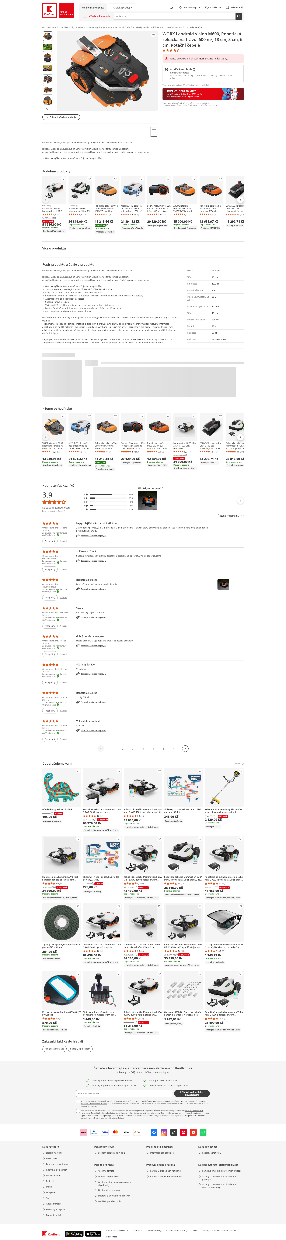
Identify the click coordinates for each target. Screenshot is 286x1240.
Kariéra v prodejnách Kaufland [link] (165, 1170)
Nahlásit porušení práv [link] (109, 1201)
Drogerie (50, 1192)
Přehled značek (53, 1215)
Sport (49, 1198)
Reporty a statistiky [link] (211, 1152)
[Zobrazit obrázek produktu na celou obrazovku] (107, 71)
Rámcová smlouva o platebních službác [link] (221, 1170)
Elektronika (51, 1158)
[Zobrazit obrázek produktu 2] (47, 47)
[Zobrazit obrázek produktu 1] (47, 36)
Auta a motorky (53, 1203)
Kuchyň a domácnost (56, 1169)
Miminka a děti (53, 1175)
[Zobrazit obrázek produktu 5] (47, 79)
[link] (122, 7)
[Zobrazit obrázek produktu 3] (47, 57)
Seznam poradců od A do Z (111, 1152)
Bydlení (50, 1181)
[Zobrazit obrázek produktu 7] (47, 100)
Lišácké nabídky (54, 1152)
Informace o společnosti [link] (117, 1230)
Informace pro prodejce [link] (162, 1152)
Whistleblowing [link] (154, 1230)
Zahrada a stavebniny (57, 1164)
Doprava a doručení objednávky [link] (114, 1195)
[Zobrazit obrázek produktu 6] (47, 90)
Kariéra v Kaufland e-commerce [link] (166, 1176)
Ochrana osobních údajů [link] (177, 1230)
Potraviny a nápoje (55, 1209)
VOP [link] (195, 1230)
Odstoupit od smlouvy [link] (109, 1190)
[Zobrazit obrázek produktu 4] (47, 68)
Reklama (45, 206)
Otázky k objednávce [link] (108, 1176)
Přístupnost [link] (111, 1236)
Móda (49, 1186)
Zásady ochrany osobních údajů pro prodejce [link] (220, 1178)
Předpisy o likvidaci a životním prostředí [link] (219, 1230)
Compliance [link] (138, 1230)
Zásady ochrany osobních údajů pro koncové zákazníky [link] (220, 1186)
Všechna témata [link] (106, 1170)
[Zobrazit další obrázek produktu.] (47, 109)
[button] (108, 494)
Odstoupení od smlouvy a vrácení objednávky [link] (115, 1184)
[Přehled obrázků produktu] (47, 71)
